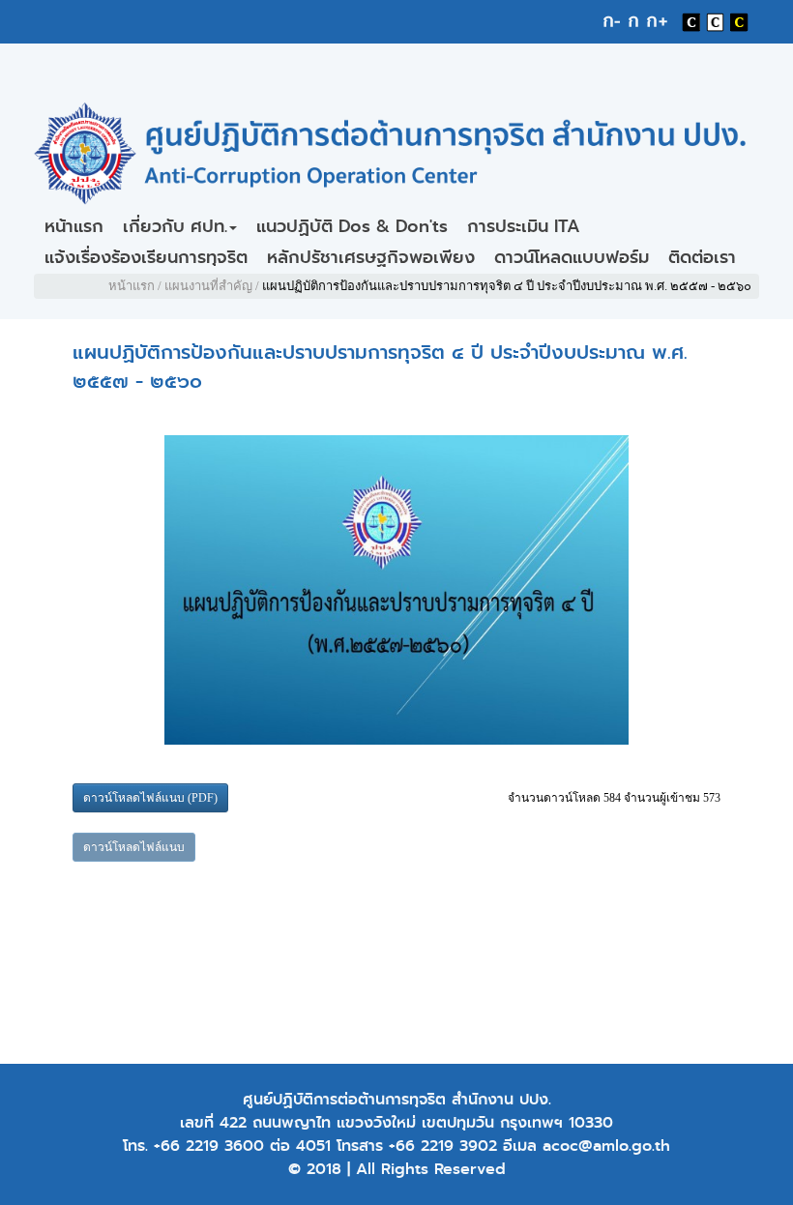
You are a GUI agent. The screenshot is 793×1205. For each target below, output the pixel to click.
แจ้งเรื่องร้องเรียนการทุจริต (146, 257)
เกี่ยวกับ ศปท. (175, 226)
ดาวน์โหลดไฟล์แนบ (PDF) (150, 798)
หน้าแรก (73, 226)
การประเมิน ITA (523, 226)
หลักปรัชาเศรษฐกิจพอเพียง (371, 257)
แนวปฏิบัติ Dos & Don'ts (352, 226)
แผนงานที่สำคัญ (208, 286)
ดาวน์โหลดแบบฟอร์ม (571, 257)
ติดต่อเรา (702, 257)
